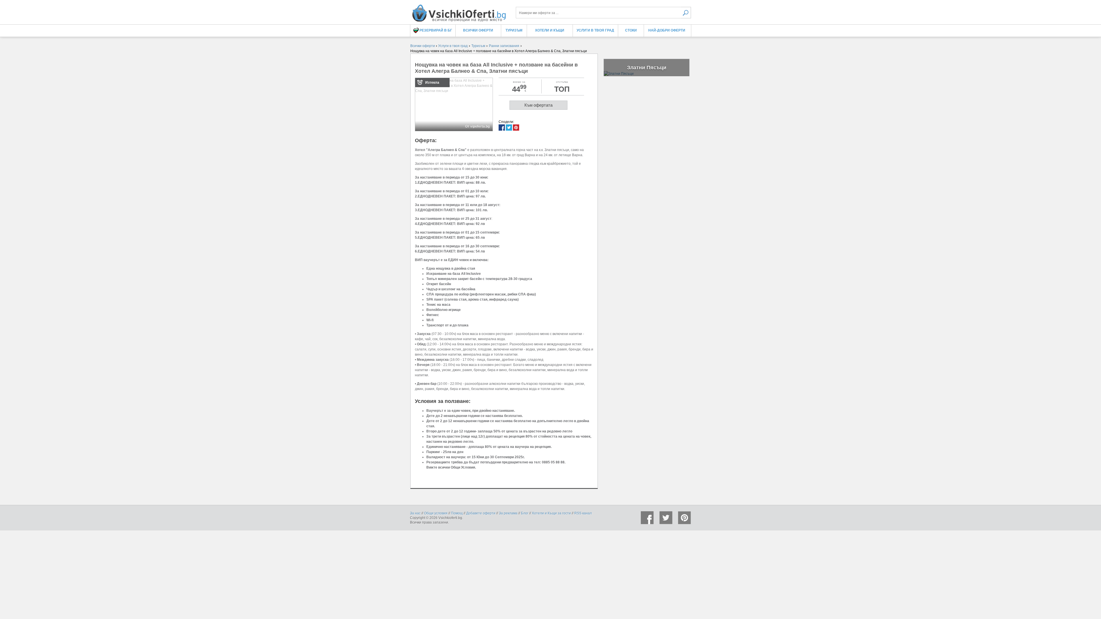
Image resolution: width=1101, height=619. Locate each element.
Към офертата (538, 105)
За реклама (508, 513)
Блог (524, 513)
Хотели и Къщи (549, 30)
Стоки (631, 30)
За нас (415, 513)
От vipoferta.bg (477, 126)
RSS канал (583, 513)
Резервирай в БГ (435, 30)
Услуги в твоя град (595, 30)
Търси (686, 12)
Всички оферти (478, 30)
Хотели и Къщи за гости (551, 513)
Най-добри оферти (666, 30)
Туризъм (513, 30)
